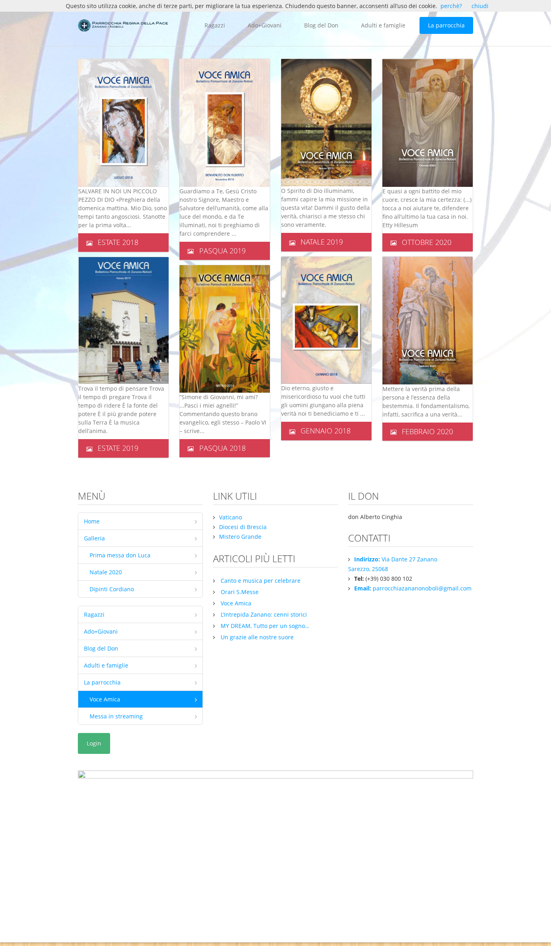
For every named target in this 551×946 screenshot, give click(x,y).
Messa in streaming (116, 716)
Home (92, 521)
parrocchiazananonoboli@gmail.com (413, 588)
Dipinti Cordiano (112, 589)
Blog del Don (321, 25)
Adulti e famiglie (383, 25)
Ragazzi (215, 25)
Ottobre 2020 (426, 242)
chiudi (480, 6)
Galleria (94, 538)
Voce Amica (105, 699)
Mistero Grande (240, 536)
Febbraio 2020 (427, 431)
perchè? (451, 6)
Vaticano (230, 517)
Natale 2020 (106, 572)
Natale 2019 (322, 242)
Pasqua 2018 (222, 448)
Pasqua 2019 (222, 250)
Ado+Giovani (265, 25)
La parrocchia (446, 25)
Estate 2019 (118, 448)
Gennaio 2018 (326, 430)
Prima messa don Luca (120, 555)
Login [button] (94, 743)
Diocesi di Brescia (243, 527)
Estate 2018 (118, 242)
